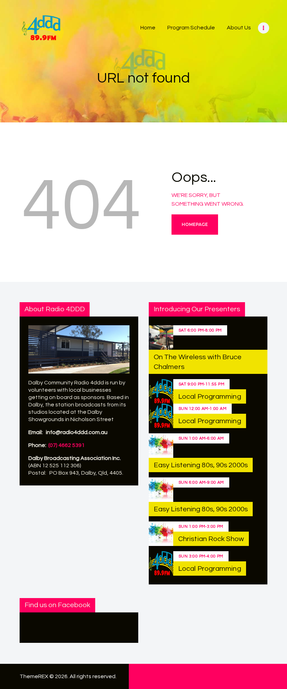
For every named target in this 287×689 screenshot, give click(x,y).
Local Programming (209, 396)
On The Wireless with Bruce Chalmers (198, 362)
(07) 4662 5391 (66, 445)
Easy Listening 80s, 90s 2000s (201, 465)
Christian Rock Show (211, 538)
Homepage (195, 224)
